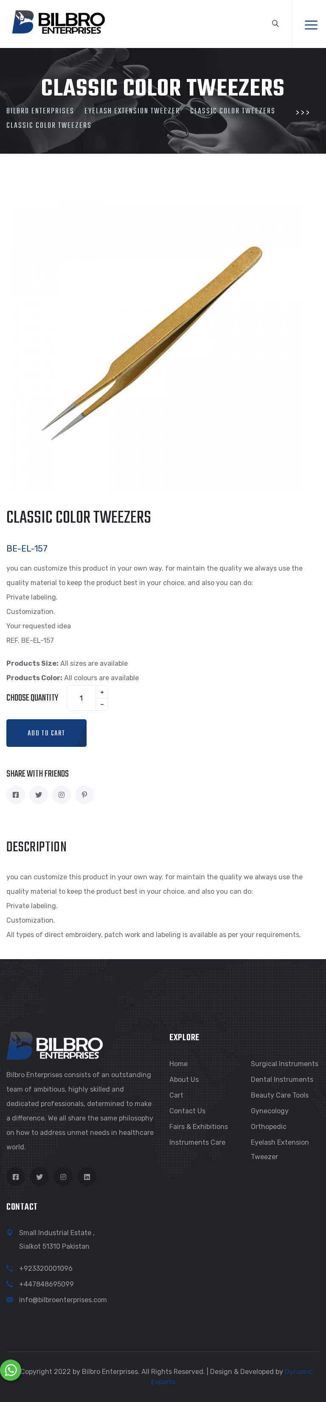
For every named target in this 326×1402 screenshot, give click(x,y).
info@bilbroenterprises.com (63, 1300)
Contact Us (187, 1111)
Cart (176, 1095)
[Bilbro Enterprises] (57, 21)
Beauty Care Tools (280, 1095)
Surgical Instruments (284, 1064)
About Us (184, 1079)
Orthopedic (269, 1127)
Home (178, 1064)
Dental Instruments (282, 1079)
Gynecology (270, 1111)
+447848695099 (46, 1284)
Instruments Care (197, 1142)
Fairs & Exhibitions (198, 1127)
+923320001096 (46, 1268)
